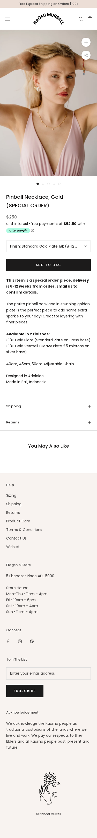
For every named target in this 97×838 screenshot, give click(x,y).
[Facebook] (8, 641)
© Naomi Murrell (48, 814)
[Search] (81, 19)
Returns (12, 422)
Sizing (11, 495)
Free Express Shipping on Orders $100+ (49, 4)
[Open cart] (90, 18)
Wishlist (13, 546)
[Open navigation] (7, 19)
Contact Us (16, 538)
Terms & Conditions (24, 529)
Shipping (13, 406)
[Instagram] (20, 641)
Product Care (18, 521)
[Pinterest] (32, 641)
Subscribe (25, 691)
